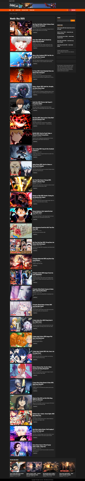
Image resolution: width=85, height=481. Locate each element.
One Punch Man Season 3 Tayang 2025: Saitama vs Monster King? (21, 184)
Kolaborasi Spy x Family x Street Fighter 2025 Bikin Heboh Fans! (21, 417)
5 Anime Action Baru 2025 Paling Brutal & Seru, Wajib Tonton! (21, 324)
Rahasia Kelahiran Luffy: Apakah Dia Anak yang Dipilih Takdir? (21, 215)
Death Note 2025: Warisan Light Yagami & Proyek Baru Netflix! (21, 106)
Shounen (15, 65)
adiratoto (72, 51)
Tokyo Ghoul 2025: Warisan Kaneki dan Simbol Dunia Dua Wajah (21, 43)
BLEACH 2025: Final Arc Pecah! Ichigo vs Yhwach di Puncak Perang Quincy (21, 137)
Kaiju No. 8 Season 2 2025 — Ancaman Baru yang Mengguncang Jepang (34, 474)
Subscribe (73, 10)
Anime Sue (34, 292)
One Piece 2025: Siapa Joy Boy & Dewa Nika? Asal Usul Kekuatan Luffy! (21, 121)
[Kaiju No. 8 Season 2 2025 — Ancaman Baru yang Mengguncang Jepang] (34, 467)
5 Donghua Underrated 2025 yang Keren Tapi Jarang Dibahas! (21, 262)
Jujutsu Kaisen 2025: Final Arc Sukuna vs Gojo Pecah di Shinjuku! (21, 168)
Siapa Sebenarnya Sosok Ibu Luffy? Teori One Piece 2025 (21, 230)
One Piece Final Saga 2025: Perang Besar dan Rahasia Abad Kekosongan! (21, 246)
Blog (13, 10)
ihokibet (58, 50)
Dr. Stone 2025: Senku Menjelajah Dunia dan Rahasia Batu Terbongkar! (21, 75)
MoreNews (46, 479)
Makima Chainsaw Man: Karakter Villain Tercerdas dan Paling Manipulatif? (21, 371)
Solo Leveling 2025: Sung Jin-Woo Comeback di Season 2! (21, 153)
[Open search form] (67, 10)
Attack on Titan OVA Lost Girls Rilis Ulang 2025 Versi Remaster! (21, 402)
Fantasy (64, 470)
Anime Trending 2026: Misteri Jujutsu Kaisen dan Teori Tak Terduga (17, 474)
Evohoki (66, 50)
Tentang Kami (32, 10)
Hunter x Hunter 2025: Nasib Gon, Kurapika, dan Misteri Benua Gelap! (21, 90)
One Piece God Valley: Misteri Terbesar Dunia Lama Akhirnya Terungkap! (21, 28)
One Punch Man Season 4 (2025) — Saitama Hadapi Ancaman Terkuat (49, 474)
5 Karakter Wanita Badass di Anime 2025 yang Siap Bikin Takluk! (21, 308)
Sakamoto (34, 27)
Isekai (15, 299)
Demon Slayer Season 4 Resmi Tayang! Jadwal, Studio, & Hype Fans (21, 449)
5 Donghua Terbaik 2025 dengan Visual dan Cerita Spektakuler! (21, 277)
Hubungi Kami (17, 10)
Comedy (15, 127)
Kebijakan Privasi (25, 10)
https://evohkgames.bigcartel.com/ (63, 51)
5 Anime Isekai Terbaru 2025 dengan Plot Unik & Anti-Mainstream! (21, 340)
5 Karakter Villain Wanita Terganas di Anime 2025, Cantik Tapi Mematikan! (21, 293)
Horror (67, 470)
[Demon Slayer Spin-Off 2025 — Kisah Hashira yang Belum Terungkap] (67, 467)
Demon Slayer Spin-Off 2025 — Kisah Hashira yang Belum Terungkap (66, 474)
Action (12, 34)
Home (10, 10)
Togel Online (63, 50)
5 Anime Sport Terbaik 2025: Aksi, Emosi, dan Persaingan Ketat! (21, 355)
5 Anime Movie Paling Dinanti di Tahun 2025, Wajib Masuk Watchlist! (21, 386)
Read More (35, 32)
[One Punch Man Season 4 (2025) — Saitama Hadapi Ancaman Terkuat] (50, 467)
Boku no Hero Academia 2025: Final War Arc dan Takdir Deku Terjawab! (21, 59)
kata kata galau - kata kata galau (63, 65)
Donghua (15, 283)
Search (58, 17)
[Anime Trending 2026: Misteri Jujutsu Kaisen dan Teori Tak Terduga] (18, 467)
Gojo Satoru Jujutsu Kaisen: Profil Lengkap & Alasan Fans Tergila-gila (21, 433)
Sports (12, 361)
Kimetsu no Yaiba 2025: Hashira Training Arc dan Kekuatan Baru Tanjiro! (21, 199)
